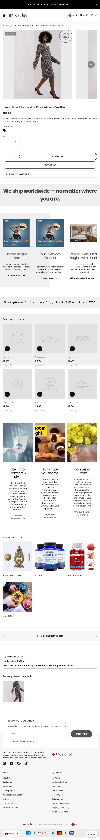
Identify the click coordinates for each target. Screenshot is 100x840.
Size (4, 136)
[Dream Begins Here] (16, 234)
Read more (32, 121)
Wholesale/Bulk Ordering (13, 795)
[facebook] (19, 763)
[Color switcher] (77, 15)
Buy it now (50, 164)
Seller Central (57, 786)
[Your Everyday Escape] (50, 234)
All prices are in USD (59, 824)
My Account (57, 772)
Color (7, 126)
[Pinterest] (4, 763)
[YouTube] (11, 763)
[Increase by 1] (15, 156)
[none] (3, 636)
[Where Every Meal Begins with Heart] (83, 234)
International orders (60, 803)
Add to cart (58, 156)
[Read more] (82, 15)
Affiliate (6, 799)
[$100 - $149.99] (82, 556)
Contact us (8, 803)
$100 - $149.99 (75, 575)
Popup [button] (11, 365)
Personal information (12, 807)
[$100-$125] (17, 597)
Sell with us (7, 786)
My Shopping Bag (59, 782)
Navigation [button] (4, 15)
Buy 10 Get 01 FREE (12, 575)
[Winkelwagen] (96, 15)
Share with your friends (19, 174)
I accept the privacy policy (23, 741)
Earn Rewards (57, 790)
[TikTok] (25, 763)
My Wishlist (56, 778)
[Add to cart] (7, 348)
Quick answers (58, 799)
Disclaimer (7, 782)
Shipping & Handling (60, 807)
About (5, 772)
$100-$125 (8, 616)
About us (7, 778)
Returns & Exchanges (61, 812)
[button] (91, 64)
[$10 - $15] (50, 556)
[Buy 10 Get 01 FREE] (17, 556)
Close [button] (96, 4)
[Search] (87, 15)
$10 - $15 (39, 575)
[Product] (17, 338)
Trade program (9, 790)
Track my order (58, 795)
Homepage (7, 25)
